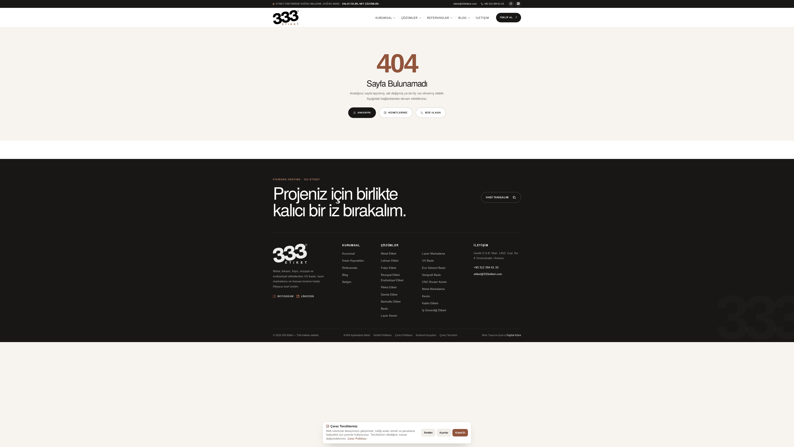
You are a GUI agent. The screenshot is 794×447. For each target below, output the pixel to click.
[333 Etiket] (286, 17)
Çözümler (409, 17)
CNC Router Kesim (434, 282)
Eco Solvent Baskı (434, 267)
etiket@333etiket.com (465, 3)
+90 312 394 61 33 (493, 3)
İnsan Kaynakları (353, 260)
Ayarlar (443, 432)
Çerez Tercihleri (448, 335)
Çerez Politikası (404, 335)
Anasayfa (364, 112)
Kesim (426, 296)
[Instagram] (511, 4)
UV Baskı (428, 260)
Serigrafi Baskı (431, 274)
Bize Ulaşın (433, 112)
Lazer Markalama (433, 253)
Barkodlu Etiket (391, 301)
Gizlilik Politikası (382, 335)
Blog (462, 17)
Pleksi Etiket (389, 287)
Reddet (428, 432)
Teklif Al (506, 17)
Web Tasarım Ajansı (501, 335)
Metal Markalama (433, 289)
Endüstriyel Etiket (392, 280)
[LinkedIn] (518, 4)
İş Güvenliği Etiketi (434, 310)
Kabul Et (460, 432)
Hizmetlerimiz (398, 112)
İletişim (482, 17)
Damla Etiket (389, 294)
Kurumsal (383, 17)
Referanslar (438, 17)
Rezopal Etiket (390, 274)
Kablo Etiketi (430, 303)
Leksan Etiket (389, 260)
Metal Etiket (388, 253)
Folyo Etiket (388, 267)
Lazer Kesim (389, 315)
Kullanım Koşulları (426, 335)
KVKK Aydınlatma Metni (357, 335)
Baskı (384, 308)
